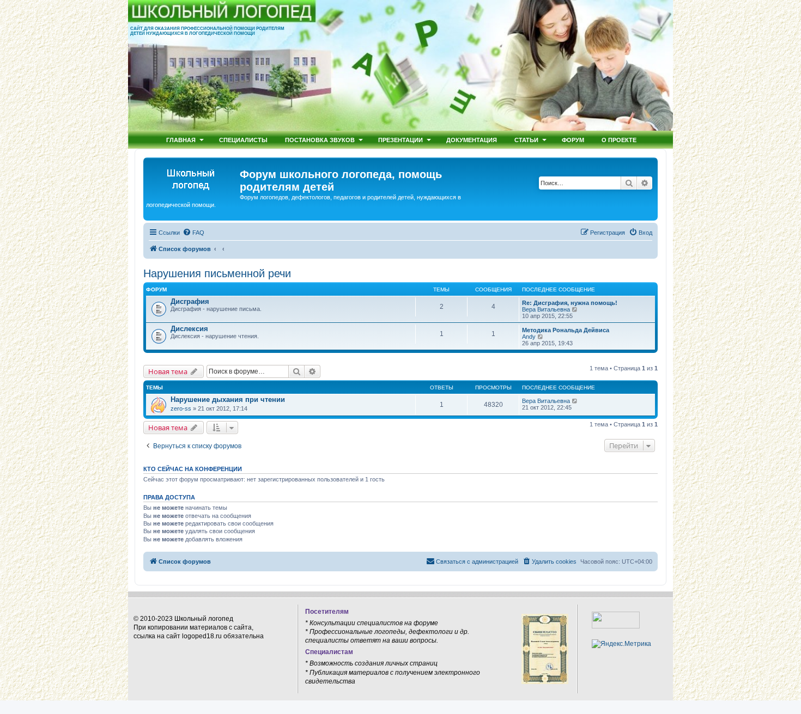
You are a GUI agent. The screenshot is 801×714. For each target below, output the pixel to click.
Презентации (400, 140)
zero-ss (181, 408)
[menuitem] (193, 232)
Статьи (526, 140)
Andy (529, 336)
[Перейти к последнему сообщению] (575, 401)
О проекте (619, 140)
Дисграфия (190, 301)
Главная (181, 140)
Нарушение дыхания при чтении (228, 399)
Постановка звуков (320, 140)
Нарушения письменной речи (217, 273)
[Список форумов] (193, 177)
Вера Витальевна (546, 309)
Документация (471, 140)
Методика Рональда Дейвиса (565, 330)
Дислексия (189, 329)
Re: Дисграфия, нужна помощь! (569, 303)
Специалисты (243, 140)
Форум (573, 140)
